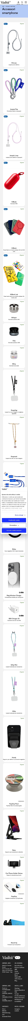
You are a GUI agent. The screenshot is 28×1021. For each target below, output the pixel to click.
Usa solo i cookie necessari (14, 530)
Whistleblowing (6, 1012)
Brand (16, 975)
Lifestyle (17, 973)
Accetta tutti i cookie (14, 520)
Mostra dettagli (19, 515)
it (16, 957)
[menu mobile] (26, 2)
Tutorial (17, 994)
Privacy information (20, 997)
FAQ (16, 992)
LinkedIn (17, 1011)
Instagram (17, 1009)
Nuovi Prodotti (18, 965)
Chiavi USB (18, 977)
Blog (16, 980)
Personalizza (13, 525)
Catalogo (17, 988)
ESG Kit (4, 1011)
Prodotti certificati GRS (19, 968)
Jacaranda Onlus (6, 1016)
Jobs (3, 1014)
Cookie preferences (20, 996)
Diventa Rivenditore (20, 990)
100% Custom (18, 979)
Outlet (16, 971)
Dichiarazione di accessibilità (19, 1000)
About (4, 1009)
